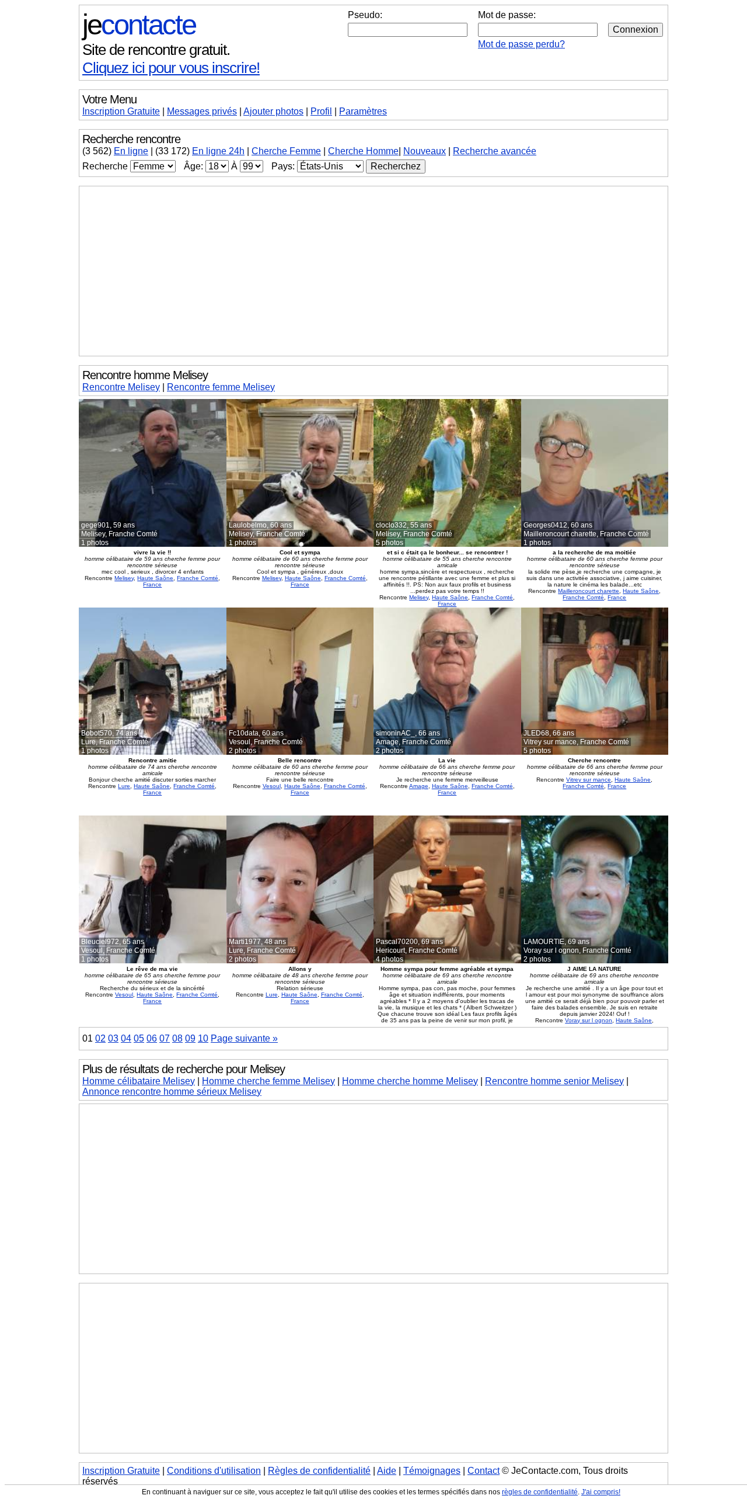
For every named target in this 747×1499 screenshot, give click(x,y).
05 (139, 1038)
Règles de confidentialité (319, 1471)
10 (203, 1038)
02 (100, 1038)
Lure (124, 786)
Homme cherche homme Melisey (410, 1081)
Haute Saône (155, 578)
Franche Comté (197, 578)
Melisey (124, 578)
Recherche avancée (494, 151)
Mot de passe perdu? (521, 44)
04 (126, 1038)
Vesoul (272, 786)
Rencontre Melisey (121, 387)
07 (164, 1038)
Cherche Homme (363, 151)
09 (190, 1038)
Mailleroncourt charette (588, 591)
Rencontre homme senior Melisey (554, 1081)
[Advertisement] (373, 271)
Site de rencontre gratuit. (156, 49)
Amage (418, 786)
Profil (321, 111)
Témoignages (431, 1471)
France (152, 584)
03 (113, 1038)
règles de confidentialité (540, 1492)
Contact (483, 1471)
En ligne (131, 151)
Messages (202, 111)
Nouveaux (424, 151)
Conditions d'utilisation (214, 1471)
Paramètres (363, 111)
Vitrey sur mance (588, 779)
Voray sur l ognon (588, 1020)
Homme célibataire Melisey (138, 1081)
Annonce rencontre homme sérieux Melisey (171, 1092)
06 (151, 1038)
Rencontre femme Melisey (221, 387)
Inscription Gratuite (121, 111)
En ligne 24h (218, 151)
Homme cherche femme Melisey (268, 1081)
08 (177, 1038)
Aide (386, 1471)
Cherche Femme (286, 151)
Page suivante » (244, 1038)
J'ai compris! (600, 1492)
